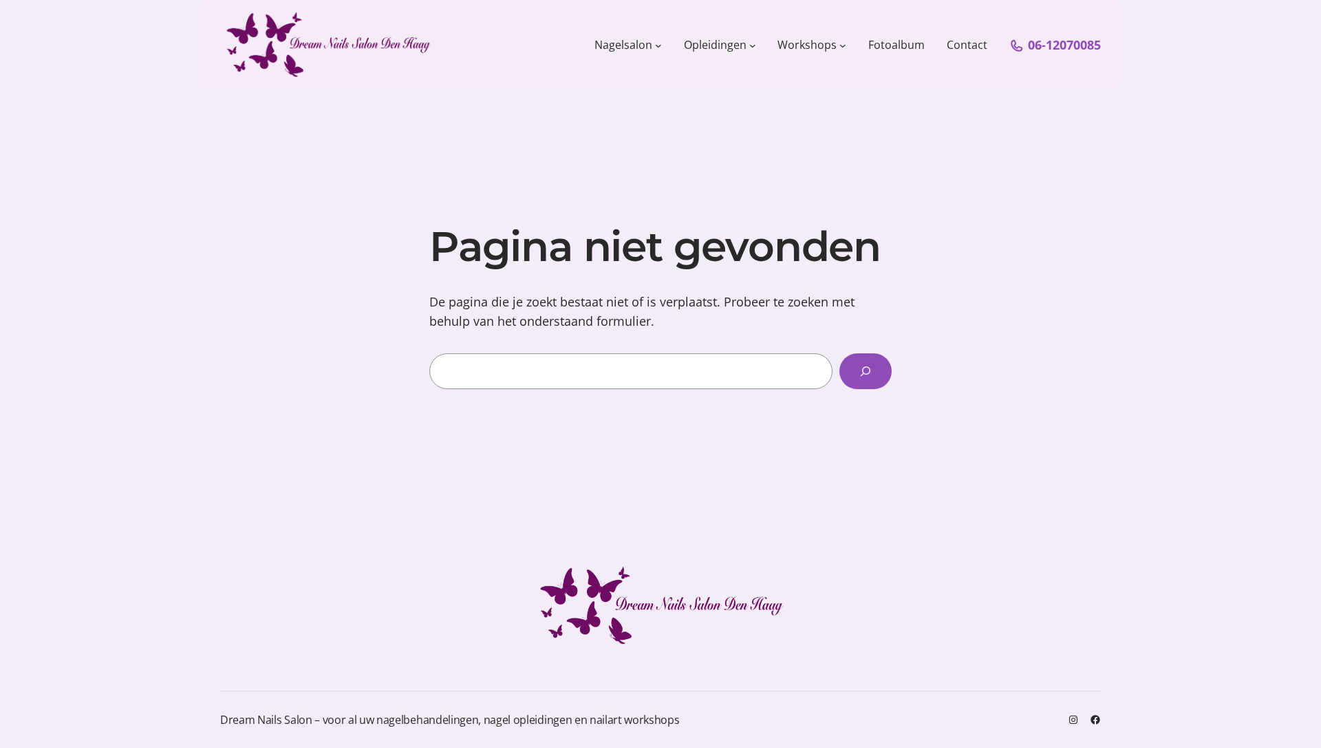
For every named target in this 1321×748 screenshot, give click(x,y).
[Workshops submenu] (842, 45)
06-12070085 (1064, 45)
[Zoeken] (865, 371)
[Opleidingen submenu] (752, 45)
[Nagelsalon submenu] (658, 45)
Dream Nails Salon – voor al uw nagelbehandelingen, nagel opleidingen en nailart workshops (450, 719)
